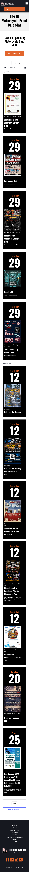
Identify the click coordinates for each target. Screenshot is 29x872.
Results (14, 835)
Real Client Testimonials (14, 837)
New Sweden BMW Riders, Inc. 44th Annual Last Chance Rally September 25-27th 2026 (12, 779)
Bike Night (8, 291)
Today (14, 63)
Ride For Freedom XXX (11, 719)
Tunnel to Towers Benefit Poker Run (11, 530)
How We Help (14, 830)
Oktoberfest (9, 654)
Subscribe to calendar (13, 809)
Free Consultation (15, 9)
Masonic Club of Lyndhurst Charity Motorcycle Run (11, 591)
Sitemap (14, 839)
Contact (14, 842)
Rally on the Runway (12, 411)
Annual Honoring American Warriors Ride (11, 122)
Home (14, 825)
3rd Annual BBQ (10, 180)
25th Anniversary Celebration (11, 351)
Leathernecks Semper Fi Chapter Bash (11, 238)
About (14, 828)
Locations (14, 832)
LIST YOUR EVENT (14, 54)
